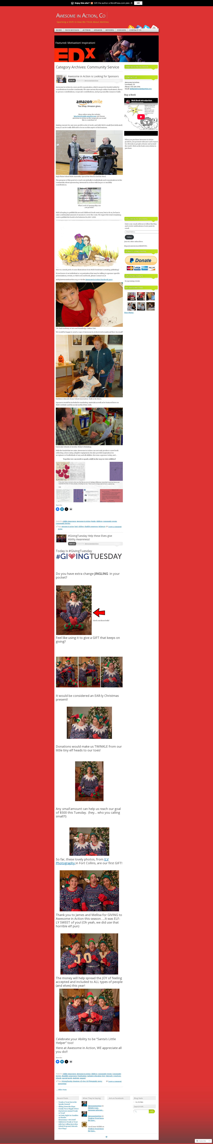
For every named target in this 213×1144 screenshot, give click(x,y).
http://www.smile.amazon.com (85, 116)
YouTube (154, 27)
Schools (58, 1078)
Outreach (109, 1076)
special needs (67, 1078)
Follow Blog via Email (136, 219)
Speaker (98, 30)
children (99, 521)
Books (93, 521)
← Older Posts (61, 1090)
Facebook (138, 27)
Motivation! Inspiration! (81, 43)
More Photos (128, 313)
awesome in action (68, 527)
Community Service (63, 523)
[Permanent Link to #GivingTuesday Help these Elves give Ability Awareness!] (62, 542)
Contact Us (135, 30)
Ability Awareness (69, 521)
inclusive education (94, 1076)
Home (59, 30)
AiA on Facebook (116, 1098)
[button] (67, 672)
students (76, 1078)
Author (86, 30)
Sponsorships (62, 1084)
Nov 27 (72, 544)
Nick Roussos (72, 30)
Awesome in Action (84, 521)
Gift (138, 3)
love (103, 1076)
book (76, 527)
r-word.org (117, 1076)
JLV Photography (91, 1081)
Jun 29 (71, 81)
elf (81, 1081)
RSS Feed (130, 27)
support (83, 1078)
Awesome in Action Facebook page (99, 280)
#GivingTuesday (67, 1081)
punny (100, 1081)
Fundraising (82, 1076)
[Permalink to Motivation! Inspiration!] (106, 62)
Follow (129, 237)
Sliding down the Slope (66, 1107)
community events (110, 521)
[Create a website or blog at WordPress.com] (106, 1137)
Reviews (110, 30)
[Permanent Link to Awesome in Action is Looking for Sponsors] (62, 83)
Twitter (146, 27)
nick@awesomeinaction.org (141, 89)
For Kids (121, 30)
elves (84, 1081)
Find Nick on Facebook (137, 67)
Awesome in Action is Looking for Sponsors (93, 76)
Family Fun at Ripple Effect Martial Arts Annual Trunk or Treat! (68, 1111)
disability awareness (91, 527)
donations (76, 1081)
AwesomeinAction (91, 81)
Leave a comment (114, 527)
